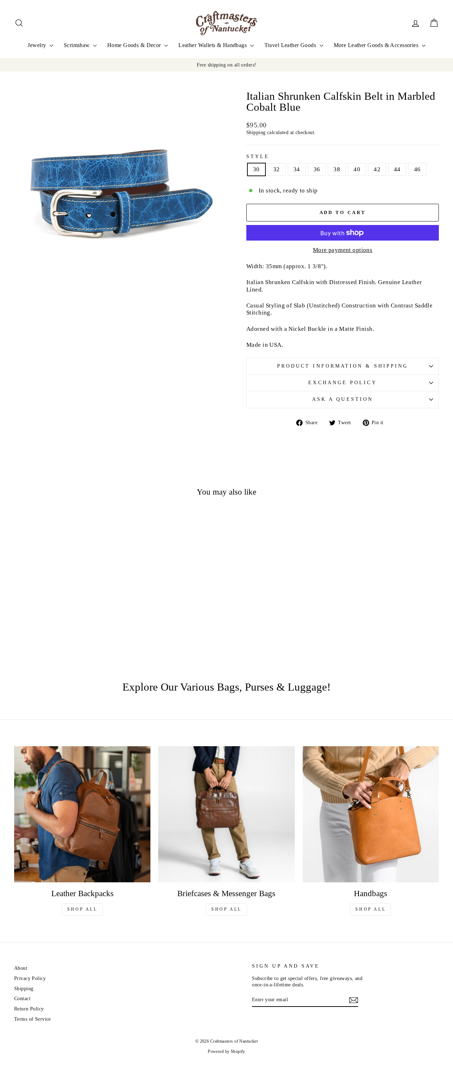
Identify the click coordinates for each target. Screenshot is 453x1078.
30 (256, 169)
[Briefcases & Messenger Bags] (226, 814)
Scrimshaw (77, 45)
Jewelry (37, 45)
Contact (22, 998)
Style (257, 156)
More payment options (343, 250)
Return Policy (29, 1008)
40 (357, 169)
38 (336, 169)
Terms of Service (32, 1019)
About (20, 968)
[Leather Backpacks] (82, 814)
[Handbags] (371, 814)
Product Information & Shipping (342, 366)
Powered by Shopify (226, 1051)
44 (397, 169)
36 (317, 169)
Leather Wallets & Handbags (213, 45)
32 (276, 169)
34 (296, 169)
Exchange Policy (342, 382)
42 (377, 169)
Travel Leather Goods (291, 45)
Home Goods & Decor (134, 45)
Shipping (255, 132)
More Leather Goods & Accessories (377, 45)
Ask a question (342, 399)
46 (417, 169)
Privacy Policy (30, 978)
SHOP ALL (82, 909)
